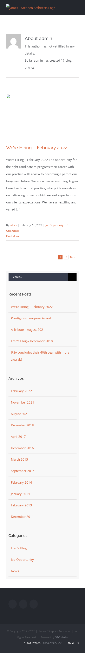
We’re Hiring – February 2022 (36, 147)
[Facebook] (12, 604)
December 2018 (22, 425)
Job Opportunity (54, 225)
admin (13, 225)
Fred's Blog (19, 548)
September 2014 (23, 471)
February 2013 (21, 505)
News (15, 571)
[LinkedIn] (34, 604)
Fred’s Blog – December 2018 (32, 341)
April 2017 (18, 436)
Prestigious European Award (31, 318)
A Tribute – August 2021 (28, 329)
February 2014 (21, 482)
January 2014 (20, 494)
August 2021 (20, 414)
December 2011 (22, 517)
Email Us (72, 643)
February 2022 (21, 391)
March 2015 (19, 459)
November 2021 (22, 402)
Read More (12, 236)
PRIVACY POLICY (52, 643)
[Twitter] (23, 604)
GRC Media (61, 637)
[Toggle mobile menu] (77, 7)
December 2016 (22, 448)
